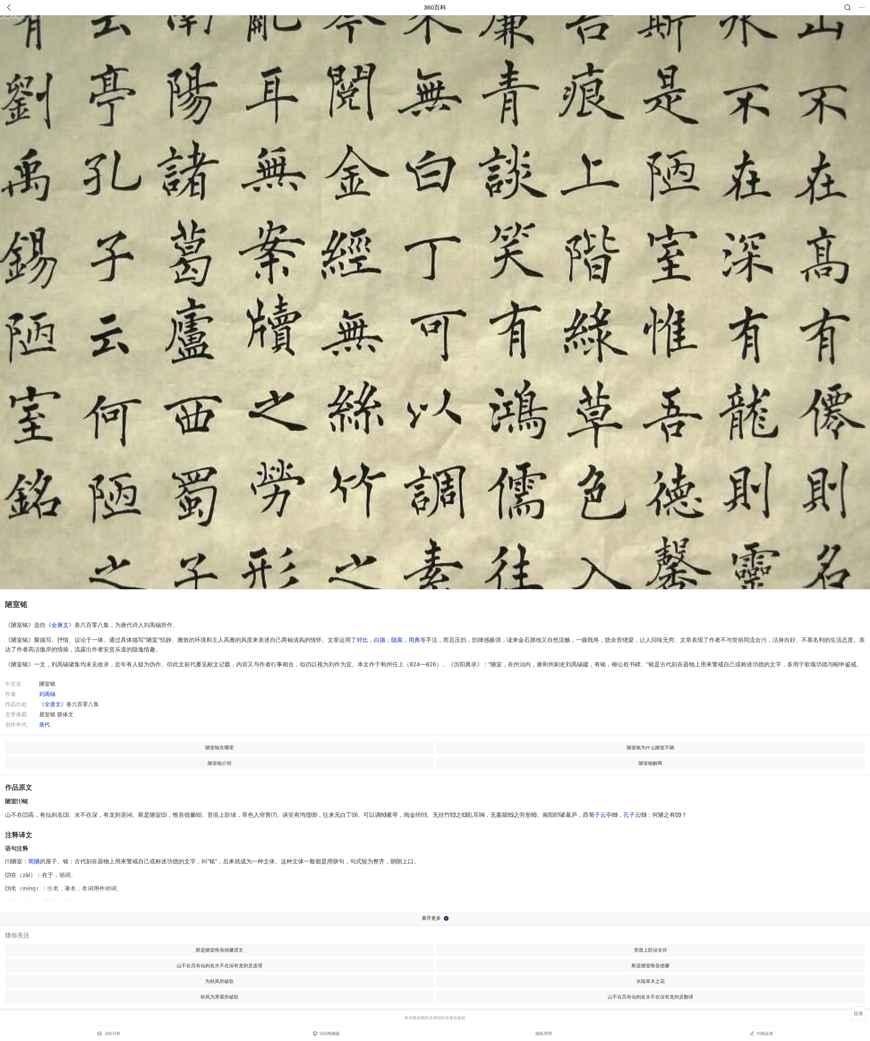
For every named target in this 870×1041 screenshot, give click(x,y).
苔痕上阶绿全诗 (650, 950)
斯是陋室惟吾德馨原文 (219, 950)
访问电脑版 (329, 1033)
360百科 (435, 7)
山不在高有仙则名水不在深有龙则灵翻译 (650, 997)
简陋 (34, 861)
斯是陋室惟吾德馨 (650, 965)
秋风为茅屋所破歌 (220, 997)
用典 (414, 639)
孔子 (629, 814)
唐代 (44, 724)
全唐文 (60, 625)
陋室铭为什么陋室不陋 (650, 747)
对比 (362, 639)
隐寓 (397, 639)
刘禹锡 (47, 693)
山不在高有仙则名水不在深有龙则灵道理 (219, 965)
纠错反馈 (765, 1033)
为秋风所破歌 (219, 981)
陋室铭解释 (650, 763)
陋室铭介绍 (219, 763)
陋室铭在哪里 (219, 747)
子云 (600, 814)
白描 (379, 639)
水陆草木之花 (650, 981)
